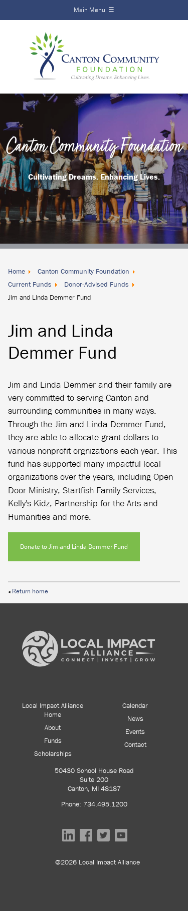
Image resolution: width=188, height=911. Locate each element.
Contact (135, 744)
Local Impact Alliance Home (52, 710)
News (135, 718)
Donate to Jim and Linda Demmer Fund (74, 546)
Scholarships (53, 753)
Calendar (135, 705)
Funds (53, 740)
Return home (30, 591)
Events (135, 731)
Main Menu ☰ (94, 10)
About (53, 727)
